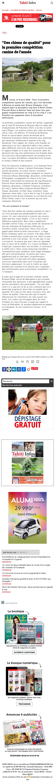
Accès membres (9, 777)
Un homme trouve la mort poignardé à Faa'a (24, 573)
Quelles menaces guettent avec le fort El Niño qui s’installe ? (26, 580)
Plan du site (21, 777)
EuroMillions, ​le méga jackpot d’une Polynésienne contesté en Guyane (26, 558)
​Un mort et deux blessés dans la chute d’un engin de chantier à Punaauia (26, 566)
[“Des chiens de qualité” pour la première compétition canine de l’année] (27, 59)
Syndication (35, 777)
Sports (39, 10)
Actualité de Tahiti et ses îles (22, 10)
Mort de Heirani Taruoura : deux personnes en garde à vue (27, 588)
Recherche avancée (12, 385)
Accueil (5, 10)
